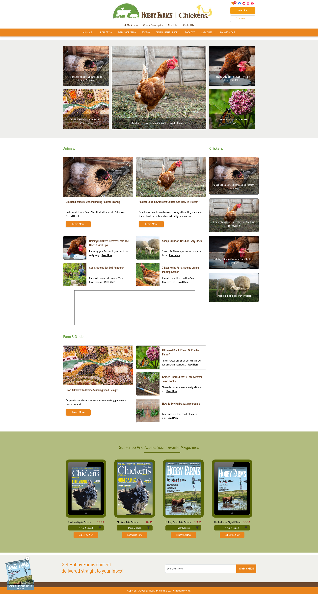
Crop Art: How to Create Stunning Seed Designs (92, 390)
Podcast (190, 32)
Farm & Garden (126, 32)
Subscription (246, 568)
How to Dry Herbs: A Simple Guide (181, 403)
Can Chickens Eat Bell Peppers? (106, 267)
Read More (107, 255)
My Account (132, 25)
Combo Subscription (153, 25)
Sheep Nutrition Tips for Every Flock (182, 241)
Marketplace (227, 32)
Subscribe (242, 10)
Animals (87, 32)
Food (145, 32)
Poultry (104, 32)
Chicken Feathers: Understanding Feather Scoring (93, 202)
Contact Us (188, 25)
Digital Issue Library (167, 32)
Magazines (206, 32)
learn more (78, 224)
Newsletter (173, 25)
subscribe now (86, 535)
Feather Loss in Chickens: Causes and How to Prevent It (169, 202)
